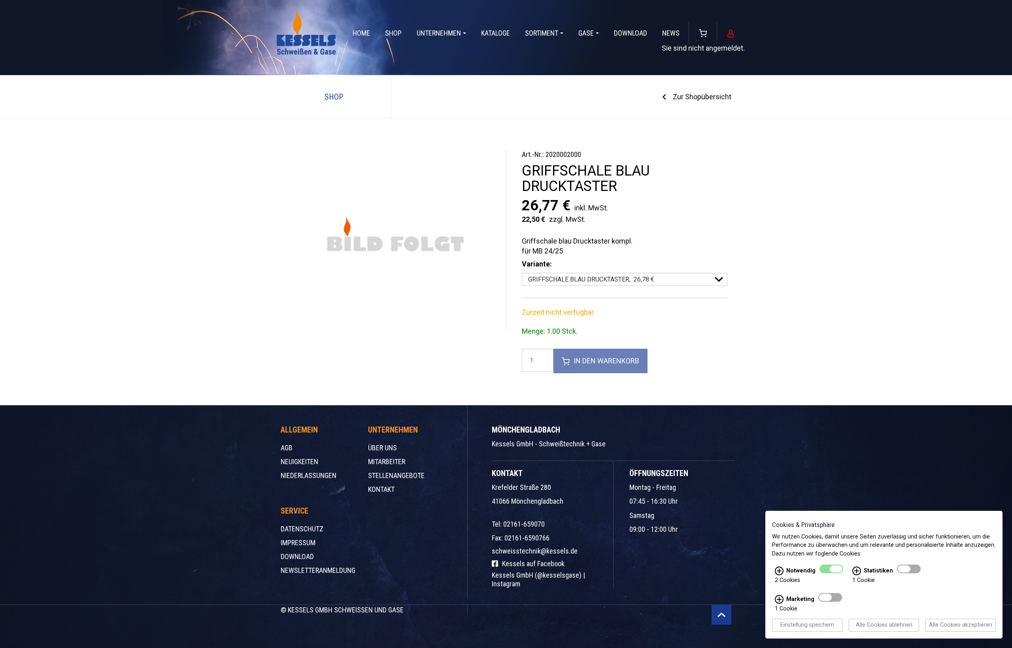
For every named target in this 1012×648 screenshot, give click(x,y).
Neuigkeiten (299, 461)
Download (630, 33)
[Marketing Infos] (779, 599)
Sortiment (541, 33)
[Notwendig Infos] (779, 571)
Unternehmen (439, 33)
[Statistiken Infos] (856, 571)
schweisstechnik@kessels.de (535, 551)
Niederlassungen (308, 475)
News (671, 33)
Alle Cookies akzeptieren (960, 625)
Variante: (537, 264)
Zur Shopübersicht (702, 97)
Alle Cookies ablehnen (884, 625)
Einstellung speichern (807, 625)
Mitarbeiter (386, 461)
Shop (393, 33)
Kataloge (495, 33)
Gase (586, 33)
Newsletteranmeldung (318, 570)
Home (361, 33)
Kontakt (381, 489)
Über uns (382, 448)
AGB (287, 448)
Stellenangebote (396, 475)
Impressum (298, 542)
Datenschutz (302, 529)
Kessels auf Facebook (533, 563)
